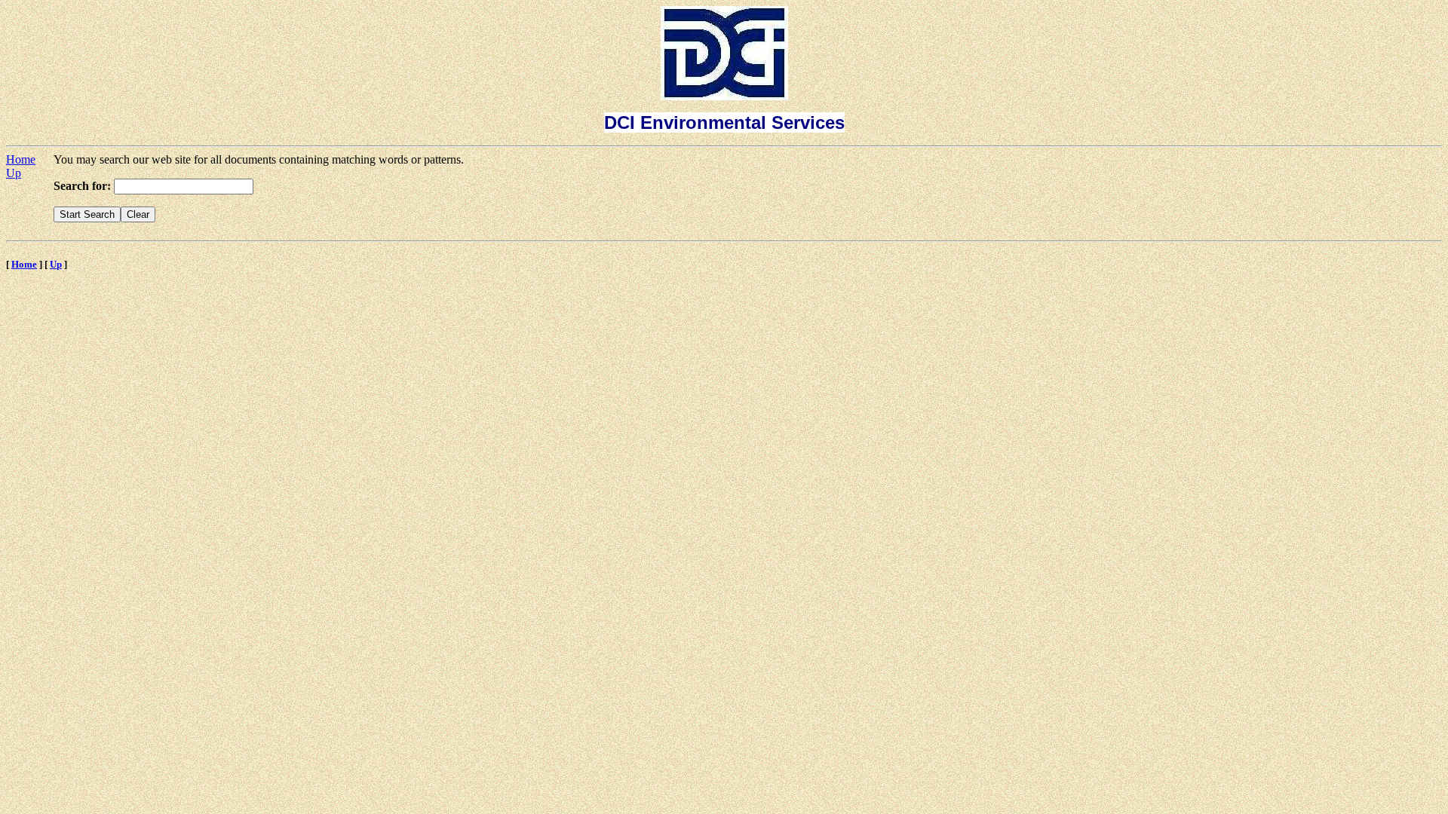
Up (13, 173)
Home (20, 159)
